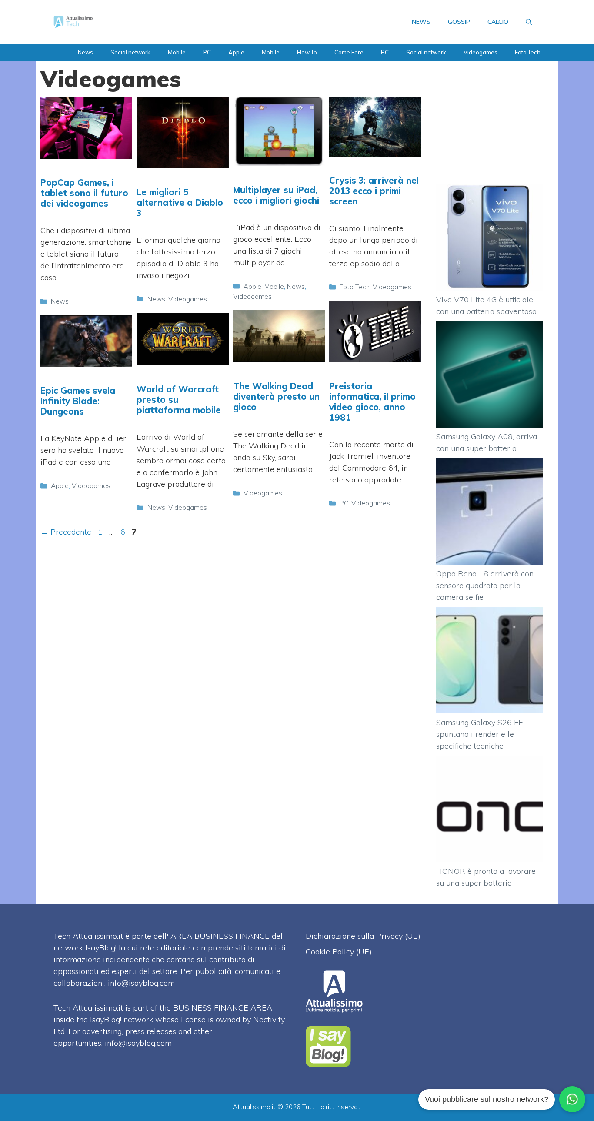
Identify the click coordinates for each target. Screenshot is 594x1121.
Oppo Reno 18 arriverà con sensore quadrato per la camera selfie (485, 585)
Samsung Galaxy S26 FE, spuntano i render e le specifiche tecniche (480, 734)
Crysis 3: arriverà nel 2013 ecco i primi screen (374, 191)
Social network (130, 52)
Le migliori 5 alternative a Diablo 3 (180, 202)
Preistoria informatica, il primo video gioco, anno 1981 (372, 402)
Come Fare (349, 52)
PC (207, 52)
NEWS (421, 22)
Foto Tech (528, 52)
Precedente (65, 532)
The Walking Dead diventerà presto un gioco (276, 396)
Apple (236, 52)
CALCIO (497, 22)
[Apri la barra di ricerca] (529, 22)
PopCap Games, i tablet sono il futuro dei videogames (84, 193)
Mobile (177, 52)
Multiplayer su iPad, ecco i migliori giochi (276, 195)
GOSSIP (459, 22)
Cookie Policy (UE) (339, 952)
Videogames (480, 52)
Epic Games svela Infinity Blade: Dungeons (77, 401)
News (85, 52)
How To (307, 52)
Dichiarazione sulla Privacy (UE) (363, 936)
